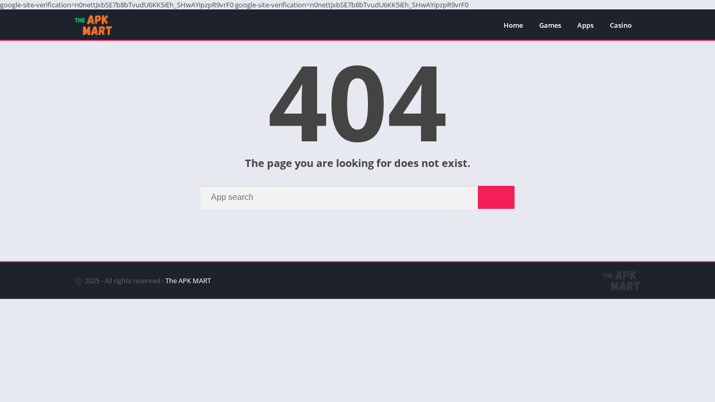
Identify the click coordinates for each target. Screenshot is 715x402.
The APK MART (188, 280)
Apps (585, 25)
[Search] (496, 197)
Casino (621, 25)
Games (550, 25)
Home (513, 25)
